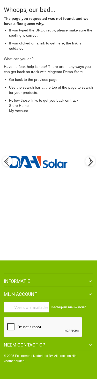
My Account (18, 111)
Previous (7, 161)
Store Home (19, 105)
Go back (16, 79)
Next (90, 161)
